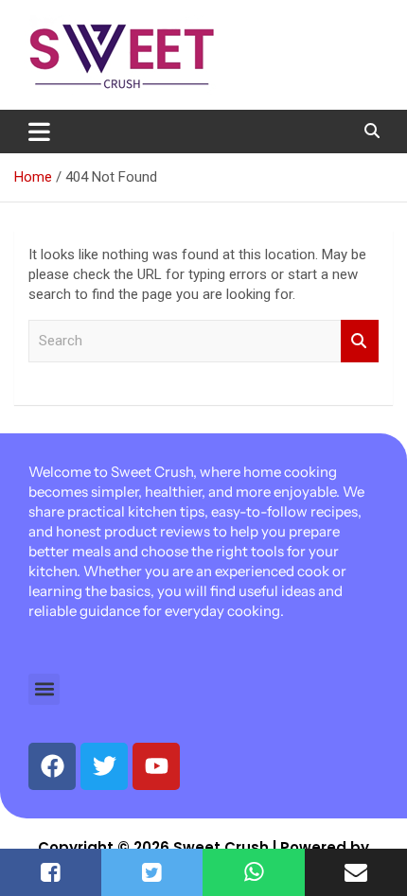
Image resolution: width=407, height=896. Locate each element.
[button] (44, 689)
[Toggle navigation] (39, 131)
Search (360, 341)
